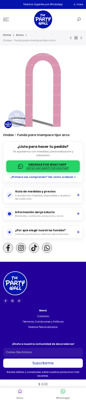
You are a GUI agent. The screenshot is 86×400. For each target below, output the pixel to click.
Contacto (43, 316)
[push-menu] (6, 20)
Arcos (20, 35)
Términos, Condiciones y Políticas (43, 321)
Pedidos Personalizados (43, 327)
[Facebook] (5, 300)
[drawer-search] (79, 19)
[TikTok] (19, 300)
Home (7, 35)
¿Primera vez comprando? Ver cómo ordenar (41, 177)
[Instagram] (12, 300)
